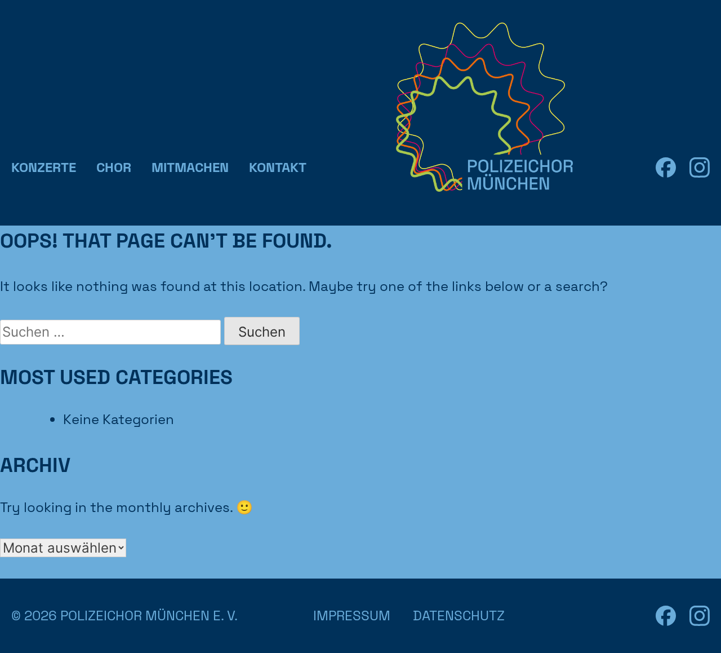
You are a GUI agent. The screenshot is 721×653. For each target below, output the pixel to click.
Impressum (351, 615)
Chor (113, 167)
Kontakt (277, 167)
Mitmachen (190, 167)
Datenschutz (459, 615)
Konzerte (43, 167)
